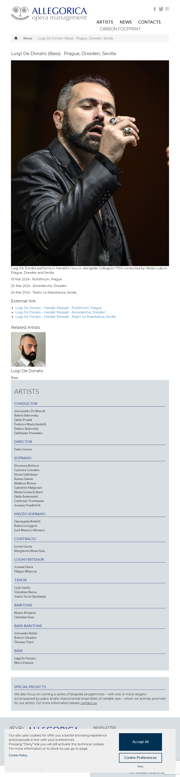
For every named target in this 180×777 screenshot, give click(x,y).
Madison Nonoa (25, 483)
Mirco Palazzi (23, 662)
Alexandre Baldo (25, 633)
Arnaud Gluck (23, 567)
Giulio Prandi (23, 420)
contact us (89, 703)
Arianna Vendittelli (27, 505)
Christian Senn (24, 617)
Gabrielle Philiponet (28, 487)
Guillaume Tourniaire (28, 433)
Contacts (149, 22)
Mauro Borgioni (25, 612)
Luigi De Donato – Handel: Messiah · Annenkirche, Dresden (60, 312)
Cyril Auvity (22, 587)
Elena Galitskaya (26, 474)
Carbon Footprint (120, 28)
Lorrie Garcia (23, 546)
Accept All (140, 742)
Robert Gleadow (25, 637)
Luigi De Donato (25, 658)
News (126, 22)
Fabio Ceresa (23, 449)
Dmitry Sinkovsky (26, 428)
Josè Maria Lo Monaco (29, 530)
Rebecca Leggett (25, 526)
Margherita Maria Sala (29, 551)
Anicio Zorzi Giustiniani (30, 596)
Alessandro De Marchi (29, 411)
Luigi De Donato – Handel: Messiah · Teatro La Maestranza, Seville (65, 317)
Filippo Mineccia (25, 571)
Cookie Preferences (140, 758)
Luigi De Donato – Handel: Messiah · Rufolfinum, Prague (58, 308)
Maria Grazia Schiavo (28, 492)
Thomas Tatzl (24, 642)
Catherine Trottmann (29, 501)
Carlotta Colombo (27, 470)
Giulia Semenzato (26, 496)
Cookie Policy (18, 755)
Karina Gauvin (23, 479)
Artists (105, 22)
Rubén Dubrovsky (26, 415)
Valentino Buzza (25, 592)
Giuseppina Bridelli (27, 521)
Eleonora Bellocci (26, 465)
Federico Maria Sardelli (30, 424)
